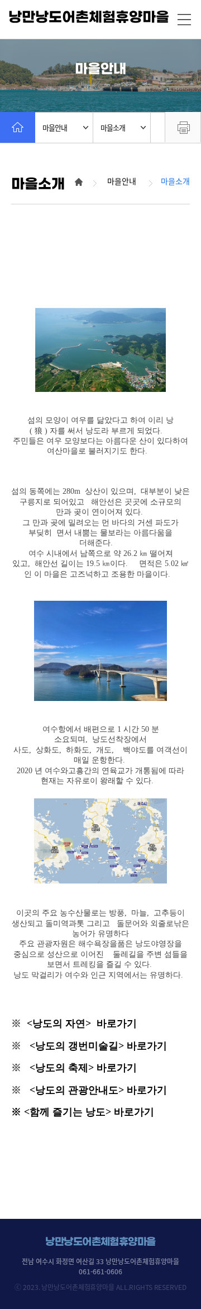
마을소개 (112, 127)
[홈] (17, 127)
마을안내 (54, 127)
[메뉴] (184, 19)
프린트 (182, 127)
